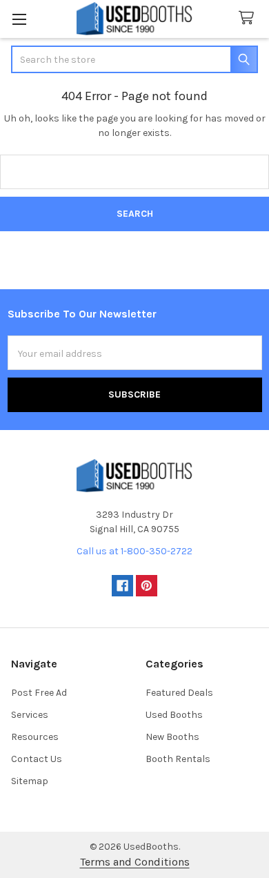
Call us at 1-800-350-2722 (134, 551)
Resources (35, 737)
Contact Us (36, 759)
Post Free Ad (39, 693)
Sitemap (29, 781)
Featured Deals (179, 693)
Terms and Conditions (135, 861)
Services (29, 715)
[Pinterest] (146, 585)
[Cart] (249, 18)
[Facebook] (122, 585)
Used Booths (174, 715)
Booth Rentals (178, 759)
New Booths (172, 737)
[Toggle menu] (19, 19)
